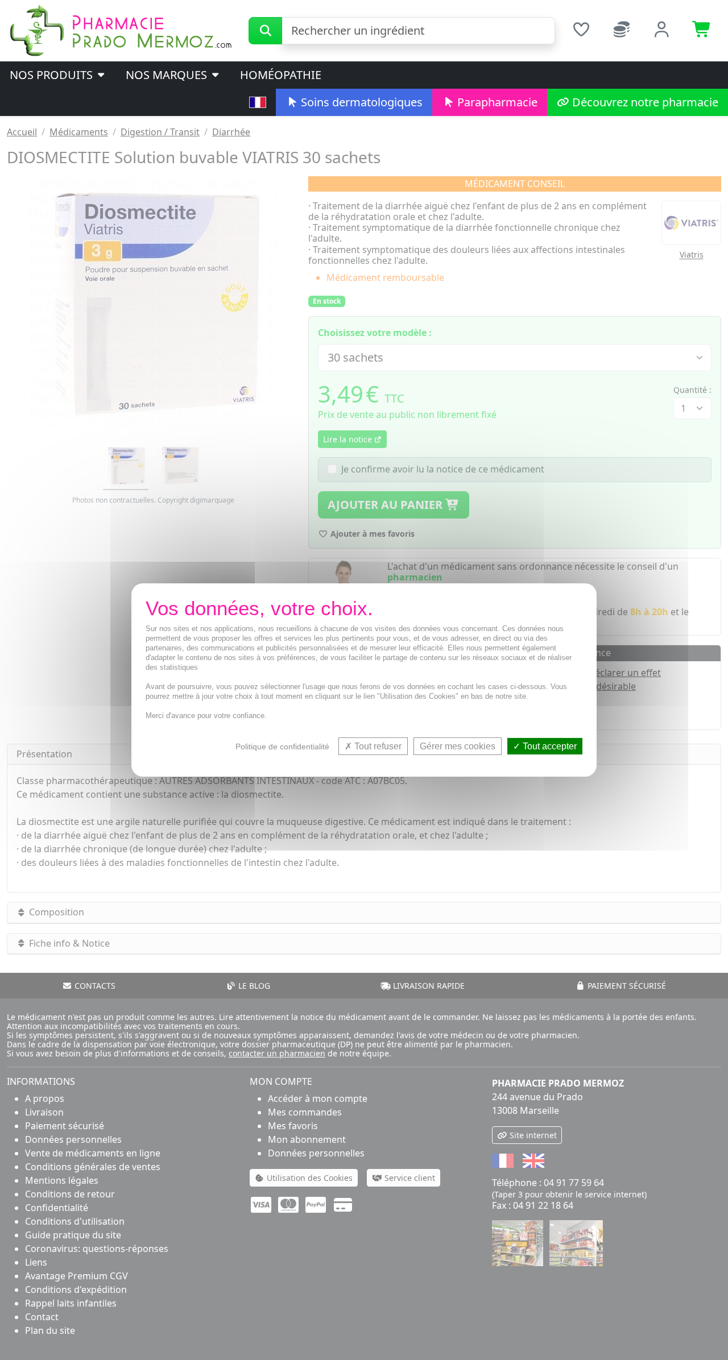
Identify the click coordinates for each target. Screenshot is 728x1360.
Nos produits (53, 74)
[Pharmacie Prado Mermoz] (120, 29)
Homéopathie (280, 74)
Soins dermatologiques (360, 102)
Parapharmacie (495, 102)
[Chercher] (265, 30)
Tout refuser (377, 746)
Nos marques (168, 74)
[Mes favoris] (581, 30)
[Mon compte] (662, 30)
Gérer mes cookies (457, 746)
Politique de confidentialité (282, 746)
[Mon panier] (702, 30)
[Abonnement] (621, 30)
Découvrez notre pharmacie (643, 102)
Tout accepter (548, 746)
